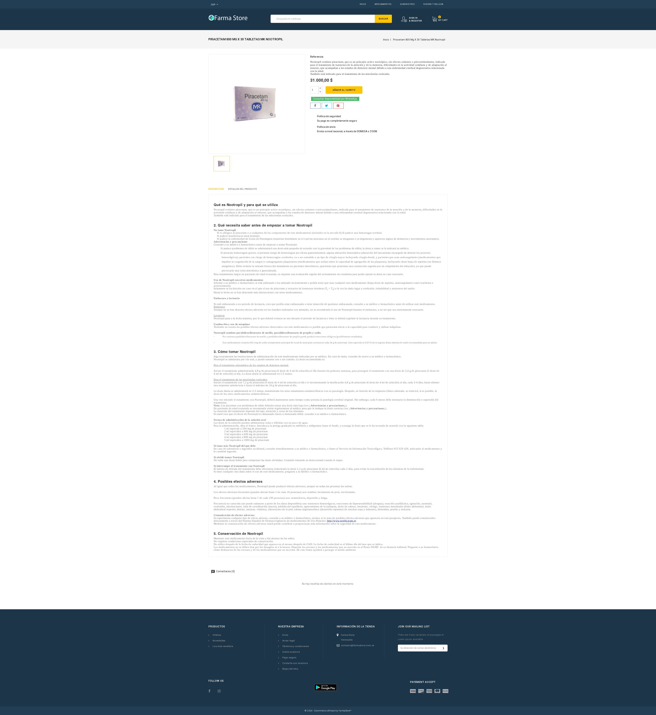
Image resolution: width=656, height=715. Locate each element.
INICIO (363, 4)
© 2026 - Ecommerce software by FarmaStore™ (328, 711)
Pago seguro (289, 657)
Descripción (216, 189)
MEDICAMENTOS (383, 4)
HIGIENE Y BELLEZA (433, 4)
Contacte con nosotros (295, 663)
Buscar (383, 18)
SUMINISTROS (407, 4)
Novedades (219, 640)
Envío (285, 635)
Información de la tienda (356, 626)
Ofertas (217, 635)
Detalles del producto (242, 189)
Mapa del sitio (290, 669)
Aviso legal (288, 640)
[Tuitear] (327, 105)
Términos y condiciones (295, 646)
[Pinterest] (338, 105)
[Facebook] (212, 691)
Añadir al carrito (344, 90)
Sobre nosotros (291, 652)
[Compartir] (315, 105)
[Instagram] (222, 691)
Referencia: (317, 56)
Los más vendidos (223, 646)
